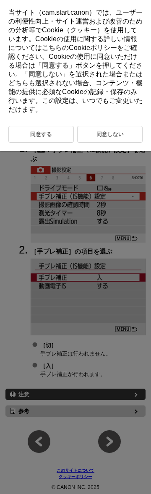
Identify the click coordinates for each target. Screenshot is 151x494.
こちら (52, 47)
